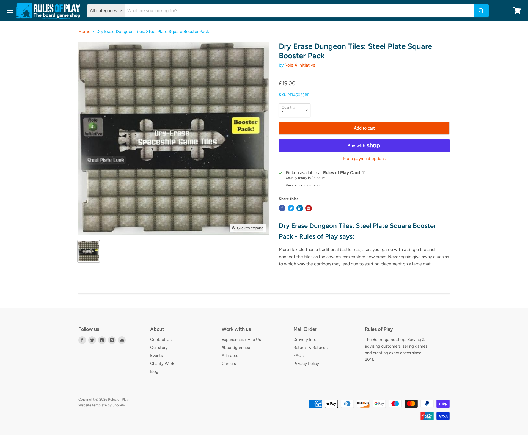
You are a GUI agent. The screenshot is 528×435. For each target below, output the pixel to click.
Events (156, 355)
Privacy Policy (306, 363)
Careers (229, 363)
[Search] (481, 10)
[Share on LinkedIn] (299, 208)
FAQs (298, 355)
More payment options (364, 158)
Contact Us (161, 339)
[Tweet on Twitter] (291, 208)
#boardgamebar (237, 347)
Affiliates (230, 355)
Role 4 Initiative (300, 65)
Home (84, 31)
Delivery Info (305, 339)
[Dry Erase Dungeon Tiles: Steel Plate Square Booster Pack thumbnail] (89, 251)
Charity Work (162, 363)
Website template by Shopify (101, 405)
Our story (159, 347)
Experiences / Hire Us (241, 339)
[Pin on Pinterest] (308, 208)
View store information (303, 185)
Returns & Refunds (310, 347)
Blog (154, 371)
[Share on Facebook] (282, 208)
